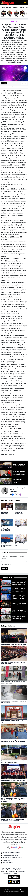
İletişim (15, 873)
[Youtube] (19, 848)
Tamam (19, 894)
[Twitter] (16, 494)
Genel (13, 868)
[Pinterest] (11, 848)
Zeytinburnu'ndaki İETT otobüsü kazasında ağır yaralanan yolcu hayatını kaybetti (20, 514)
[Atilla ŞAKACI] (4, 491)
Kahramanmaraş (6, 7)
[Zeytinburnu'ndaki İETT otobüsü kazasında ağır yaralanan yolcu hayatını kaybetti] (21, 506)
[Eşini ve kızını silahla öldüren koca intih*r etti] (21, 538)
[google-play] (14, 882)
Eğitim (20, 869)
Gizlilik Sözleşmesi (6, 873)
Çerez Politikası (11, 871)
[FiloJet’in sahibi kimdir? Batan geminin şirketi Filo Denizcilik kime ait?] (7, 538)
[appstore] (14, 877)
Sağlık (15, 869)
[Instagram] (19, 494)
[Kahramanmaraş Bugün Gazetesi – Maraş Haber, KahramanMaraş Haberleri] (7, 2)
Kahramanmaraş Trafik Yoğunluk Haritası (12, 857)
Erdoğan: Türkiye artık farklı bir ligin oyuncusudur (7, 512)
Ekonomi (4, 869)
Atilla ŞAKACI (8, 87)
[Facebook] (13, 494)
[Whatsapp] (22, 848)
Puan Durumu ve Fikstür (8, 859)
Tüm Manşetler (6, 860)
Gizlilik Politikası (21, 871)
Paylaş (4, 83)
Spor (10, 869)
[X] (8, 848)
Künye (3, 871)
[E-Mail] (11, 494)
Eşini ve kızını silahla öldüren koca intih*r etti (20, 544)
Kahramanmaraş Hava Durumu (10, 854)
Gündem (15, 7)
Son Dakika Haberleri (8, 862)
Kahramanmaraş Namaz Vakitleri (10, 855)
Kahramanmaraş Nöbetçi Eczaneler (11, 852)
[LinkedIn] (16, 848)
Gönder (4, 568)
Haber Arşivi (6, 864)
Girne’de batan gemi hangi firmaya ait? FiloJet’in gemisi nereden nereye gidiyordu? (6, 529)
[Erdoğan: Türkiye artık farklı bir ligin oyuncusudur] (7, 506)
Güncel (22, 7)
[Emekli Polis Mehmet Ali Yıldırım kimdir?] (21, 522)
